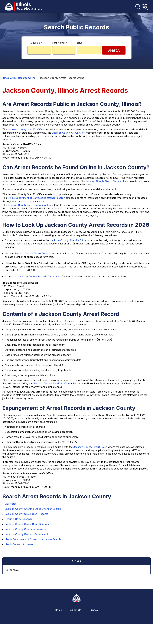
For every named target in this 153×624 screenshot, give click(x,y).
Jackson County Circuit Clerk (68, 132)
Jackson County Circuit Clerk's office (107, 181)
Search (114, 50)
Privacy (93, 609)
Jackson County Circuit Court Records (27, 524)
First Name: (34, 42)
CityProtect (11, 503)
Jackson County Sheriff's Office (26, 129)
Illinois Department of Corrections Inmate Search (33, 539)
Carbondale (12, 569)
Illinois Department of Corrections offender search (36, 197)
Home (58, 609)
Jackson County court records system (29, 205)
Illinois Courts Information (19, 544)
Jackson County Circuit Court (31, 253)
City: (79, 42)
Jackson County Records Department (39, 276)
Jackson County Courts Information (25, 529)
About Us (75, 609)
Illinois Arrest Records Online (18, 77)
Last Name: (59, 42)
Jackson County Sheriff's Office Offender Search (33, 508)
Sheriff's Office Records (18, 518)
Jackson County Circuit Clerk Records (26, 513)
